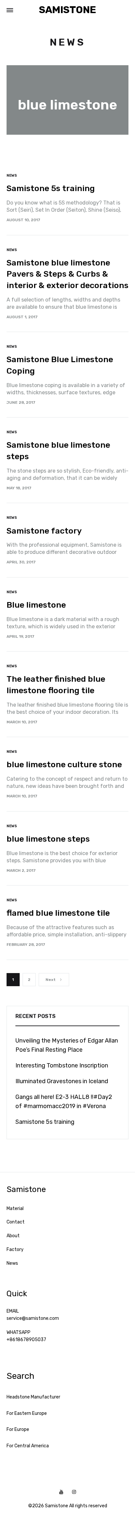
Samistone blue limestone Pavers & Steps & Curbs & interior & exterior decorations (67, 274)
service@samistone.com (33, 1318)
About (13, 1236)
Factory (15, 1249)
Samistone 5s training (51, 188)
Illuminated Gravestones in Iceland (61, 1081)
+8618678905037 (26, 1339)
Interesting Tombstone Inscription (61, 1065)
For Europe (18, 1429)
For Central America (28, 1446)
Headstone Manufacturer (33, 1397)
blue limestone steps (48, 839)
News (12, 175)
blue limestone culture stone (64, 764)
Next (51, 979)
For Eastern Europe (27, 1413)
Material (15, 1208)
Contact (16, 1222)
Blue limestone (36, 605)
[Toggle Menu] (10, 10)
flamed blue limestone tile (58, 913)
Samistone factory (44, 531)
